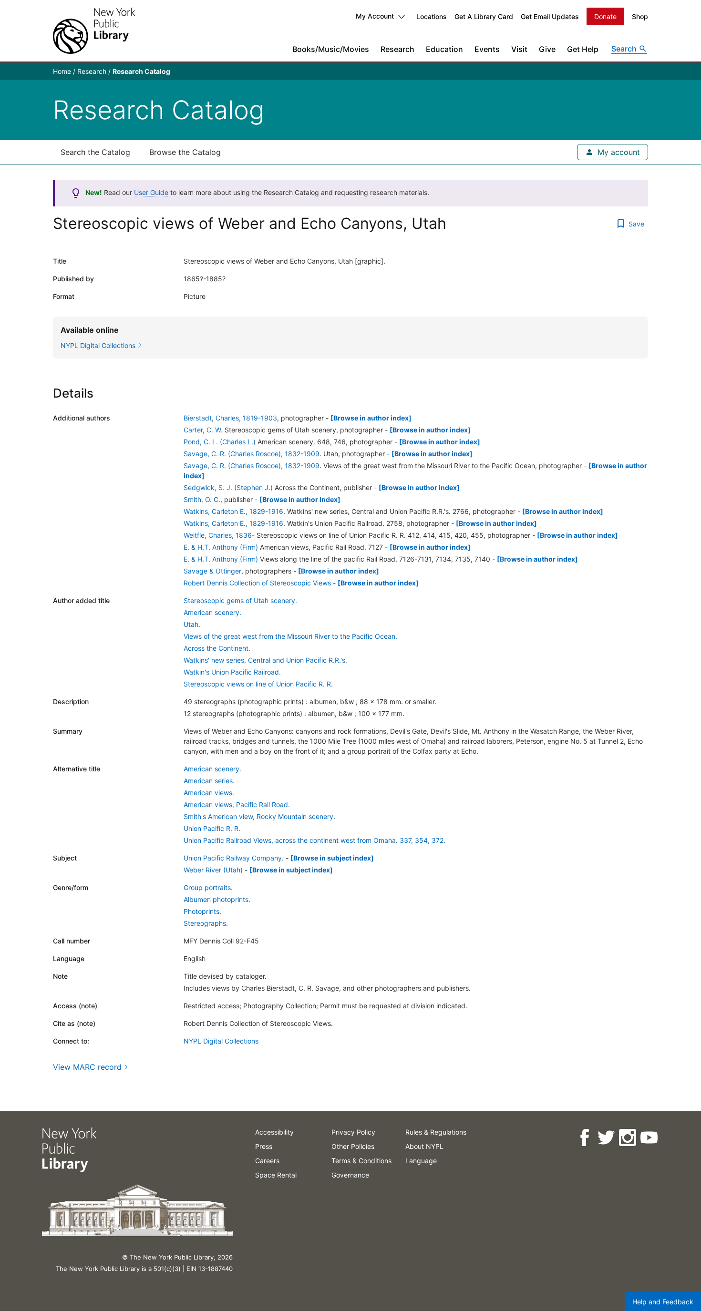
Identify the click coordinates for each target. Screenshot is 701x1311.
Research (397, 49)
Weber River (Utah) (213, 870)
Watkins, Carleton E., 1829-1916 (233, 511)
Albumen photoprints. (217, 899)
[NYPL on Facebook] (584, 1137)
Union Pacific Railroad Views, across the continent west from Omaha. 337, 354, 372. (314, 840)
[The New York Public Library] (94, 31)
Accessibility (274, 1132)
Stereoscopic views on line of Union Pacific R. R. (258, 684)
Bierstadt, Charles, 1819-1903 (230, 418)
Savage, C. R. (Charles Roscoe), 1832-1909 (252, 454)
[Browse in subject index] (332, 858)
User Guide (151, 192)
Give (547, 49)
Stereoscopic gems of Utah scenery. (240, 600)
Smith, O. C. (202, 499)
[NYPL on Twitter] (605, 1137)
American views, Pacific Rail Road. (237, 804)
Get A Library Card (483, 16)
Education (444, 49)
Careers (267, 1161)
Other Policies (352, 1146)
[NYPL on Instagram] (627, 1137)
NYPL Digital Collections (221, 1041)
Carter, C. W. (203, 430)
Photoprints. (202, 911)
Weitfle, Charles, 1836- (219, 535)
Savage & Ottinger (212, 571)
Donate (605, 16)
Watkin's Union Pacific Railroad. (232, 672)
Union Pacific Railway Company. (234, 858)
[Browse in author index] (371, 418)
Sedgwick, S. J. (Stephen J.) (228, 487)
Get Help (582, 49)
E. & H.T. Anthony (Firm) (221, 547)
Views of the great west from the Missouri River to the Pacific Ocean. (290, 636)
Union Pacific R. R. (212, 828)
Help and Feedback (662, 1302)
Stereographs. (206, 923)
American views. (209, 793)
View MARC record (87, 1067)
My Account (375, 16)
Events (487, 49)
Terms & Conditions (361, 1161)
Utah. (192, 624)
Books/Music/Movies (330, 49)
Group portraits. (208, 887)
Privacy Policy (353, 1132)
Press (263, 1146)
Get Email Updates (550, 16)
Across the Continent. (217, 648)
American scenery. (212, 612)
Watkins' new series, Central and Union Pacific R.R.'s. (265, 660)
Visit (519, 49)
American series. (209, 781)
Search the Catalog (95, 152)
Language (421, 1161)
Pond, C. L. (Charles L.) (220, 442)
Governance (350, 1175)
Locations (431, 16)
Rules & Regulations (435, 1132)
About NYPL (424, 1146)
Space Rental (276, 1175)
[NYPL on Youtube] (648, 1137)
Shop (640, 16)
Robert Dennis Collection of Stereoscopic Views (257, 583)
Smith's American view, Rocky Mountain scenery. (259, 816)
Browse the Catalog (185, 152)
